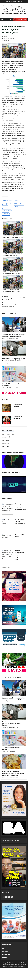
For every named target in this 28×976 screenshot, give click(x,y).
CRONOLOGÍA (6, 437)
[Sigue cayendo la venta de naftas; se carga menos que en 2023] (14, 324)
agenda (4, 957)
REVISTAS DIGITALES (8, 434)
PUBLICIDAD (5, 443)
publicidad (5, 951)
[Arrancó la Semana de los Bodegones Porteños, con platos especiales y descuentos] (14, 761)
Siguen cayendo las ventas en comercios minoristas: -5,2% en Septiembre (7, 203)
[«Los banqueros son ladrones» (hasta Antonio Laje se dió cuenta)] (7, 509)
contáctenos (6, 954)
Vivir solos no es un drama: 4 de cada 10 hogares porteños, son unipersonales (14, 586)
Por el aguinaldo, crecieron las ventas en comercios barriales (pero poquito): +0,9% (7, 211)
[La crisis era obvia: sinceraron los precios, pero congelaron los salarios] (14, 348)
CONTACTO (5, 446)
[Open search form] (11, 19)
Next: (9, 305)
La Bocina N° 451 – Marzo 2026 (18, 405)
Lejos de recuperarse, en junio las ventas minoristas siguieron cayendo (19, 203)
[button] (2, 19)
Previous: (13, 298)
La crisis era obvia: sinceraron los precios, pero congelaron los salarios (13, 360)
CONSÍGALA (5, 440)
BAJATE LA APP (22, 19)
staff (3, 948)
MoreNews (14, 966)
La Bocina (4, 36)
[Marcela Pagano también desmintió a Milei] (7, 524)
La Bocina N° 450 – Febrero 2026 (18, 417)
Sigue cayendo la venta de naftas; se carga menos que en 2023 (13, 335)
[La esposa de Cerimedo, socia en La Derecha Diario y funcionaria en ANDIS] (7, 555)
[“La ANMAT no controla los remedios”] (14, 374)
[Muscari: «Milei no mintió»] (7, 540)
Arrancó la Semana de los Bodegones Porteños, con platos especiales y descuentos (13, 773)
